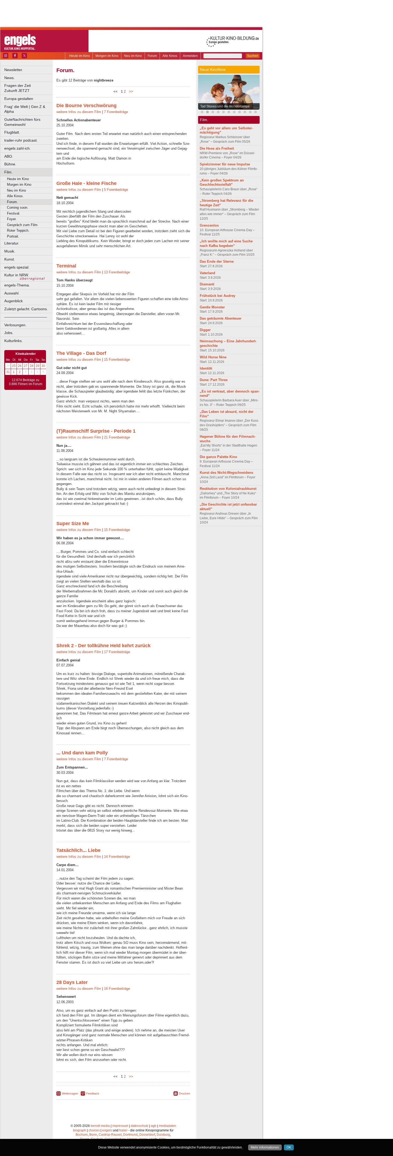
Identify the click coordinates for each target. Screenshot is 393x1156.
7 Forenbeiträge (116, 112)
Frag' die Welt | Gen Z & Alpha (24, 109)
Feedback (92, 1093)
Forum (152, 56)
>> (130, 92)
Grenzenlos (209, 225)
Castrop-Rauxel (110, 1134)
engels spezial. (16, 267)
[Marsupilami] (234, 113)
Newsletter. (13, 70)
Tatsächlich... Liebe (78, 850)
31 (8, 372)
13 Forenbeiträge (117, 272)
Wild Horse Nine (213, 357)
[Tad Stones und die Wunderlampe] (207, 113)
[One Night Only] (202, 113)
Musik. (9, 251)
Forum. (12, 202)
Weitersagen (70, 1093)
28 (31, 366)
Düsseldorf (147, 1134)
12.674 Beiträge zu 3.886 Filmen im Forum (25, 382)
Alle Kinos (170, 56)
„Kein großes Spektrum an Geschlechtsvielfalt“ (222, 182)
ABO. (8, 156)
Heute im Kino (79, 56)
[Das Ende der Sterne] (229, 113)
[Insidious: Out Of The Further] (212, 113)
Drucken (184, 1093)
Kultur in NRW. (16, 275)
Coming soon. (17, 207)
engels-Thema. (17, 285)
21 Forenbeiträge (117, 437)
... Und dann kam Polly (82, 752)
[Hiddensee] (255, 113)
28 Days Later (72, 982)
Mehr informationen (265, 1147)
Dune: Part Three (214, 380)
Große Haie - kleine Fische (86, 183)
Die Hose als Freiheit (217, 148)
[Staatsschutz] (239, 113)
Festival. (13, 213)
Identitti (206, 368)
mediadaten (167, 1126)
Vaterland (207, 273)
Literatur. (11, 243)
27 (26, 366)
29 (37, 366)
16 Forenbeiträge (117, 989)
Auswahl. (12, 293)
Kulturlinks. (13, 341)
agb (153, 1126)
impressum (120, 1126)
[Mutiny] (223, 113)
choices (94, 1130)
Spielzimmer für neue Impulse (225, 164)
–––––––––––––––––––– (25, 317)
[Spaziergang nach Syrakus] (218, 113)
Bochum (82, 1134)
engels (107, 1130)
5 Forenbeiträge (116, 190)
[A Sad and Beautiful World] (245, 113)
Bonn (93, 1134)
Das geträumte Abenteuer (220, 318)
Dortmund (130, 1134)
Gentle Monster (212, 307)
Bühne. (10, 164)
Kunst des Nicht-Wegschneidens (226, 473)
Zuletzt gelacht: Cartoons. (26, 309)
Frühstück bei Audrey (217, 296)
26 (20, 366)
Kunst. (9, 259)
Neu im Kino (133, 56)
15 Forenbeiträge (117, 360)
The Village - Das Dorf (81, 353)
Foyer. (12, 219)
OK (289, 1147)
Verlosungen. (15, 325)
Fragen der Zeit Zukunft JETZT (28, 88)
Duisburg (163, 1134)
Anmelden (190, 56)
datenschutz (139, 1126)
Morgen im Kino (106, 56)
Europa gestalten (18, 98)
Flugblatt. (12, 132)
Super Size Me (72, 523)
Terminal (66, 266)
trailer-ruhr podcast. (21, 140)
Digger (205, 330)
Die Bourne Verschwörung (86, 105)
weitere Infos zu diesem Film (78, 112)
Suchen (252, 56)
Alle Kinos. (15, 196)
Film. (8, 172)
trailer (123, 1130)
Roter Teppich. (18, 230)
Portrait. (13, 236)
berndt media (100, 1126)
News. (9, 78)
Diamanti (207, 284)
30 (43, 366)
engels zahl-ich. (17, 148)
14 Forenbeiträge (117, 857)
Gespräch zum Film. (22, 225)
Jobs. (8, 333)
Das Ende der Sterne (217, 261)
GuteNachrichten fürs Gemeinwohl (22, 122)
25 (14, 366)
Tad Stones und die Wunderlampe (225, 106)
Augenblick (13, 301)
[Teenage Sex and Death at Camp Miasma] (250, 113)
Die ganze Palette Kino (218, 457)
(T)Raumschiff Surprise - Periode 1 (96, 431)
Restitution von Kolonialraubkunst (228, 489)
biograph (79, 1130)
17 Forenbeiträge (117, 652)
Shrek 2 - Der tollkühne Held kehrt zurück (103, 645)
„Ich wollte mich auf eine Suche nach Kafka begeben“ (226, 243)
